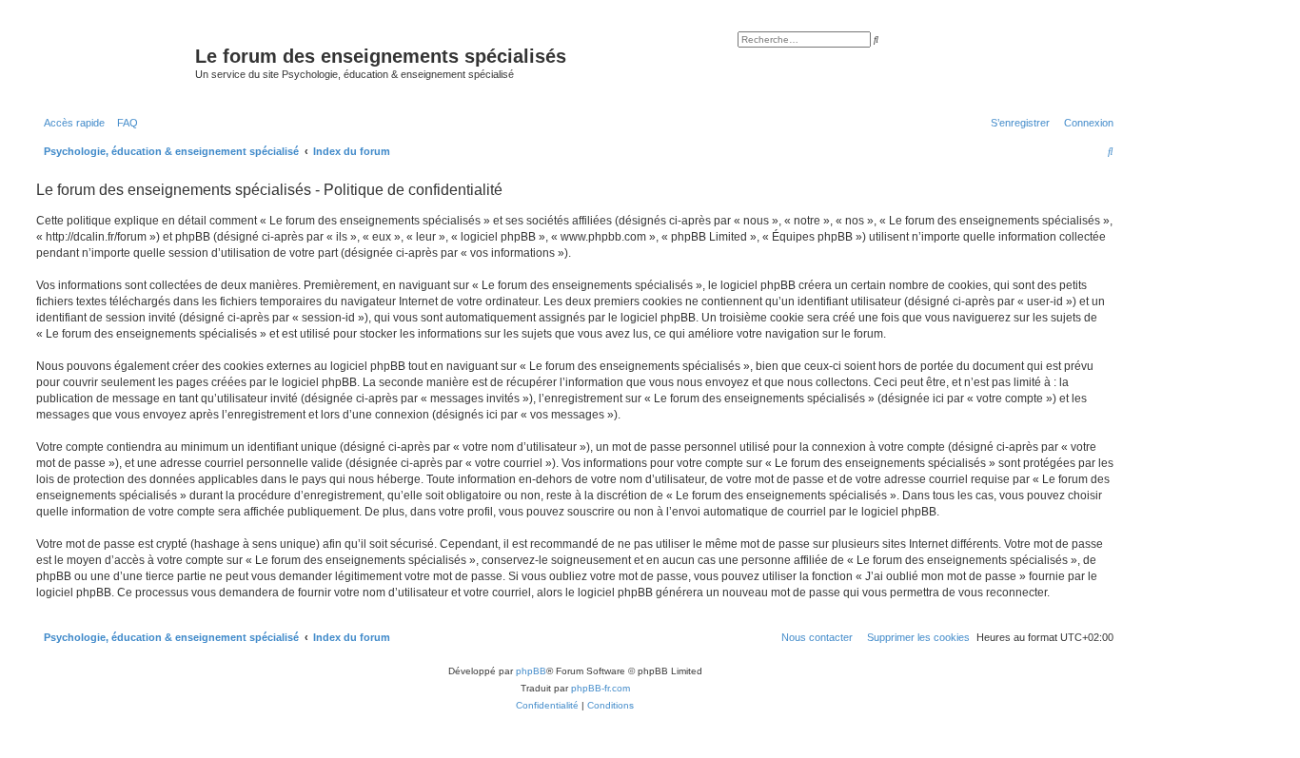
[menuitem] (123, 122)
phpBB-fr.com (600, 688)
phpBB (531, 671)
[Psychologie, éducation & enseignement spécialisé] (113, 61)
